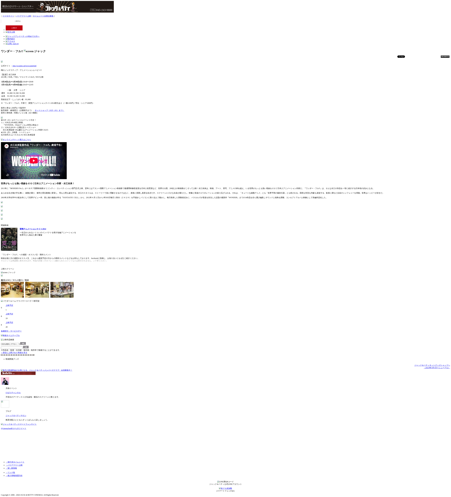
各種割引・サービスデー (11, 331)
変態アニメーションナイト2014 (33, 229)
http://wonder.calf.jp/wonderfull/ (24, 66)
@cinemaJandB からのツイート (13, 428)
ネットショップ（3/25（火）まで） (49, 110)
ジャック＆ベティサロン (16, 416)
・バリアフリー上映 (14, 465)
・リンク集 (10, 473)
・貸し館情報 (11, 468)
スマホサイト (8, 16)
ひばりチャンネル (13, 393)
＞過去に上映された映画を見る (14, 353)
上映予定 (9, 305)
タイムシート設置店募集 (43, 16)
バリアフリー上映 (23, 16)
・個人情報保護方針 (14, 476)
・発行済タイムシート (15, 462)
